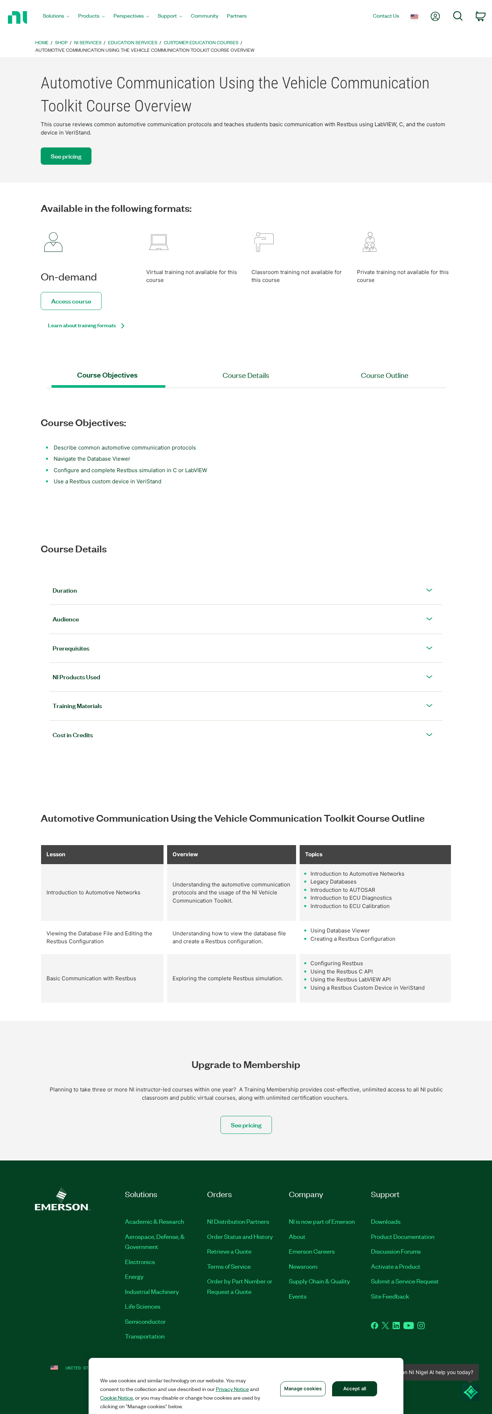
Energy (134, 1276)
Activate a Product (395, 1266)
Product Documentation (402, 1236)
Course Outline (384, 374)
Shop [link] (61, 42)
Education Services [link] (132, 42)
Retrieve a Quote (229, 1251)
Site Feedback (390, 1296)
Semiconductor (145, 1321)
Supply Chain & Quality (319, 1281)
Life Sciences (142, 1306)
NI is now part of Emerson (322, 1221)
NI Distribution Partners (238, 1221)
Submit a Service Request (405, 1281)
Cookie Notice (116, 1397)
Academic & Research (154, 1221)
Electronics (140, 1261)
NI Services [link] (88, 42)
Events (298, 1296)
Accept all (354, 1388)
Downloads (386, 1221)
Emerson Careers (312, 1251)
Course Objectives (107, 374)
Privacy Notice (232, 1388)
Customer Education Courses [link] (201, 42)
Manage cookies (303, 1388)
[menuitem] (56, 17)
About (297, 1236)
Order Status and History (240, 1236)
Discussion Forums (396, 1251)
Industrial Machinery (152, 1291)
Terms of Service (229, 1266)
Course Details (246, 374)
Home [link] (42, 42)
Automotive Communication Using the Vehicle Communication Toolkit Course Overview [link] (144, 49)
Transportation (145, 1336)
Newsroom (303, 1266)
